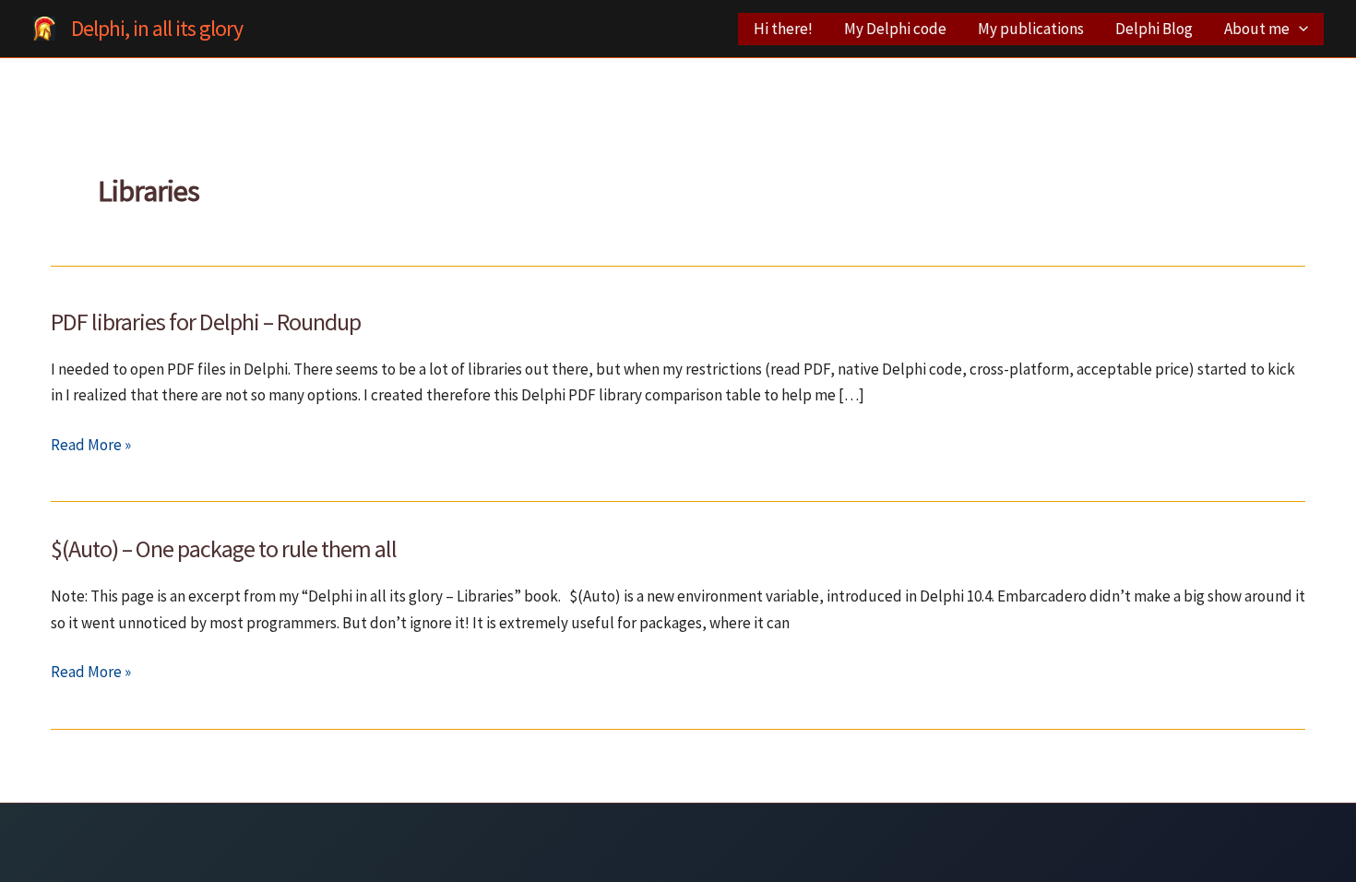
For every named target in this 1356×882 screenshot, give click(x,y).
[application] (1299, 29)
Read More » (91, 446)
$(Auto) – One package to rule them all (224, 548)
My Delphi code (895, 28)
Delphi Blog (1154, 28)
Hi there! (783, 28)
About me (1257, 28)
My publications (1031, 28)
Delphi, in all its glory (157, 28)
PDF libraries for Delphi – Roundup (206, 321)
